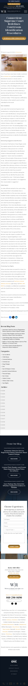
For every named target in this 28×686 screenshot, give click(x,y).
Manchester (10, 624)
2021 (3, 406)
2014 (3, 428)
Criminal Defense (7, 359)
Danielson (14, 619)
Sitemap (14, 674)
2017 (3, 418)
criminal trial (7, 76)
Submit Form (14, 546)
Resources (14, 671)
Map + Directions (14, 576)
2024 (3, 397)
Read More (14, 459)
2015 (3, 425)
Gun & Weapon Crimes (8, 369)
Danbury (8, 619)
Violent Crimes (6, 378)
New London (6, 629)
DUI (3, 366)
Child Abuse (5, 357)
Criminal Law (19, 52)
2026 (3, 390)
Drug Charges (6, 364)
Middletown (22, 624)
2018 (3, 415)
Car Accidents (6, 354)
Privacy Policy (14, 668)
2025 (3, 394)
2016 (3, 422)
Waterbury (9, 634)
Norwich (18, 629)
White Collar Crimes (7, 380)
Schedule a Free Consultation (14, 38)
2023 (3, 400)
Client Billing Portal (14, 3)
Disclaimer (14, 665)
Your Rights (5, 383)
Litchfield (4, 624)
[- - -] (25, 11)
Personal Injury (6, 373)
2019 (3, 412)
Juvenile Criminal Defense (9, 371)
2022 (3, 403)
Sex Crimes (5, 376)
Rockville (5, 631)
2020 (3, 409)
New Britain (16, 627)
